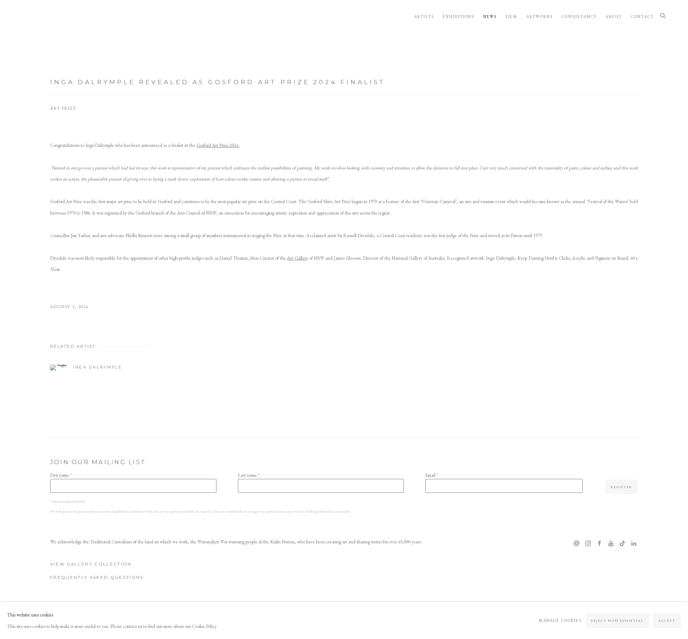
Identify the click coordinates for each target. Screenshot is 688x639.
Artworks (539, 16)
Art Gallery (297, 258)
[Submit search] (663, 16)
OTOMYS (47, 16)
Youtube (610, 543)
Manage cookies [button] (560, 620)
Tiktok (622, 543)
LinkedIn (633, 543)
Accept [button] (666, 620)
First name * (61, 475)
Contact (642, 16)
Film (511, 16)
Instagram (588, 543)
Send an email (576, 543)
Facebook (599, 543)
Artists (424, 16)
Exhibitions (458, 16)
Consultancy (579, 16)
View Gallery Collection (91, 564)
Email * (431, 475)
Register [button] (621, 487)
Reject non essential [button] (617, 620)
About (614, 16)
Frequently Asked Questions (97, 577)
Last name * (248, 475)
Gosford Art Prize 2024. (218, 145)
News (490, 16)
